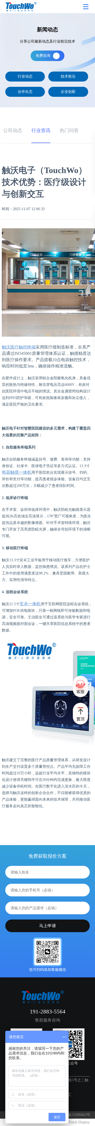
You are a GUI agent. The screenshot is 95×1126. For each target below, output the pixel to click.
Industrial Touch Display (71, 1122)
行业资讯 (40, 130)
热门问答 (69, 130)
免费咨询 (43, 56)
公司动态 (12, 130)
